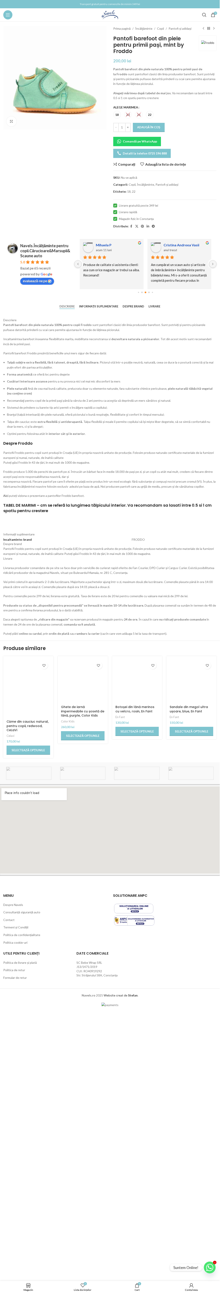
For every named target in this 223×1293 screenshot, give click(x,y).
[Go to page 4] (152, 292)
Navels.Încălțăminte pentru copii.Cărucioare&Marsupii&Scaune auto (45, 250)
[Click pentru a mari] (11, 121)
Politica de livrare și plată (20, 1231)
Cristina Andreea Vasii (181, 245)
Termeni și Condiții (15, 1196)
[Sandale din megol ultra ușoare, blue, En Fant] (191, 823)
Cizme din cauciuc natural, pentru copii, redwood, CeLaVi (28, 995)
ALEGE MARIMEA (125, 107)
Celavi (10, 1005)
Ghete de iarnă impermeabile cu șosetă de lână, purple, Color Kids (82, 995)
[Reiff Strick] (191, 1042)
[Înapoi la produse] (208, 28)
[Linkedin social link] (147, 226)
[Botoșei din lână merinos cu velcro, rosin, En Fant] (137, 823)
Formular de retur (15, 1246)
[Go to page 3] (149, 292)
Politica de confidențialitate (21, 1204)
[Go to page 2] (145, 292)
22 (133, 191)
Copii (160, 28)
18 (129, 191)
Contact (9, 1189)
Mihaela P (104, 245)
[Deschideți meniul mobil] (8, 14)
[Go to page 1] (142, 292)
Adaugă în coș (148, 127)
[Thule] (29, 1042)
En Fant (120, 1000)
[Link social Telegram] (153, 226)
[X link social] (137, 226)
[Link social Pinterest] (142, 226)
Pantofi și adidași (180, 28)
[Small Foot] (137, 1042)
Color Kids (67, 1005)
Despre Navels (13, 1174)
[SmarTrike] (83, 1042)
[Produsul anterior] (203, 28)
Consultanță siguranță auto (21, 1181)
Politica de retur (14, 1239)
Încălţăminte (143, 28)
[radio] (117, 114)
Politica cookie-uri (15, 1211)
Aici (5, 495)
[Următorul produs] (213, 28)
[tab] (67, 306)
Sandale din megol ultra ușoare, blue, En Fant (189, 993)
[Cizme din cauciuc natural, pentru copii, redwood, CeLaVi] (28, 823)
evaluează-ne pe (35, 281)
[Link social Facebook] (131, 226)
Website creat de (116, 1264)
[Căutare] (204, 14)
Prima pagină (122, 28)
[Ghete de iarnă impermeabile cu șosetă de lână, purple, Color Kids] (83, 823)
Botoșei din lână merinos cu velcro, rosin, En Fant (134, 993)
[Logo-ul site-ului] (109, 14)
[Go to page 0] (138, 292)
